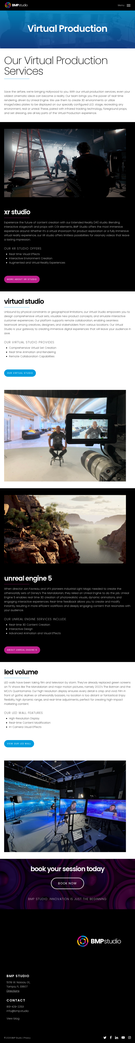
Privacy (27, 1037)
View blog (13, 1018)
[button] (124, 5)
